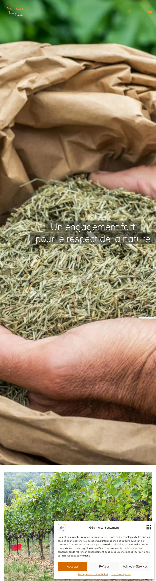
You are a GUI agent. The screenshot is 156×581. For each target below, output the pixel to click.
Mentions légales (121, 574)
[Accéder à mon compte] (129, 11)
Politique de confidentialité (93, 574)
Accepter (72, 566)
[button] (148, 528)
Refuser (104, 566)
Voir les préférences (135, 566)
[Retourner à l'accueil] (15, 11)
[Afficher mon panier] (139, 11)
